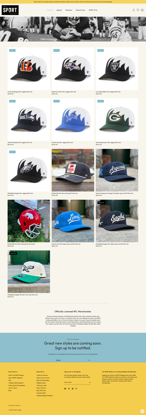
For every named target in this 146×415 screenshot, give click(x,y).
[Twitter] (76, 388)
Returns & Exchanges (42, 380)
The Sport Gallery (16, 410)
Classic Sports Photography (16, 385)
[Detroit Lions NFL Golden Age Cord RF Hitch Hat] (73, 221)
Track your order (41, 385)
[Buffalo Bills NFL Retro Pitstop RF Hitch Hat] (73, 170)
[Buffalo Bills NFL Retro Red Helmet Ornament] (29, 221)
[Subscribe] (88, 360)
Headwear (68, 10)
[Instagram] (69, 388)
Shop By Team (80, 10)
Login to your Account (43, 378)
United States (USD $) (14, 405)
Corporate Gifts (41, 393)
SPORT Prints (93, 10)
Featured (50, 10)
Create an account (42, 375)
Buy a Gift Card (41, 390)
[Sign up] (90, 382)
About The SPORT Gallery (16, 375)
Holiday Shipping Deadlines (44, 395)
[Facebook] (65, 388)
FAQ (9, 380)
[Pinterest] (73, 388)
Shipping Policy (41, 383)
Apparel (59, 10)
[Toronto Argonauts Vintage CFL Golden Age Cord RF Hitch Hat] (117, 170)
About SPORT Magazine (15, 378)
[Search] (138, 10)
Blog (9, 390)
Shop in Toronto (41, 388)
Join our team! (12, 388)
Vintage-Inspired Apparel (15, 383)
